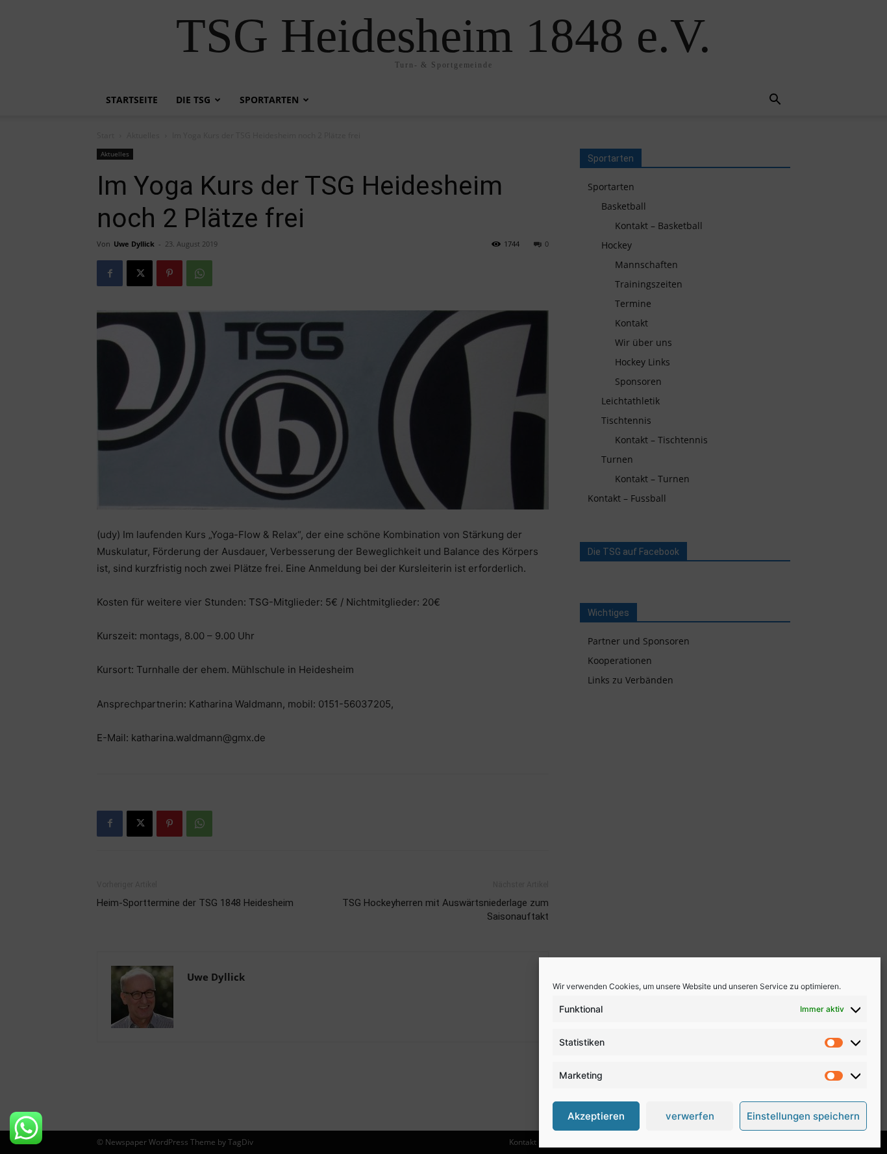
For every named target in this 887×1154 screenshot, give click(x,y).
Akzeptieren (596, 1116)
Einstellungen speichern (803, 1116)
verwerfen (690, 1116)
